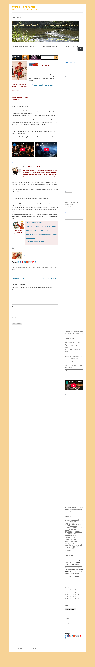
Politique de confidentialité (17, 648)
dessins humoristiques (73, 528)
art (65, 522)
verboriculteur (72, 548)
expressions (68, 532)
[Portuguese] (72, 60)
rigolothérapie (69, 545)
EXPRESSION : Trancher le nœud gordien (22, 278)
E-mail (13, 312)
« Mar (66, 600)
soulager (74, 547)
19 (70, 596)
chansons (69, 524)
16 (80, 594)
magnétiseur (69, 539)
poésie (67, 543)
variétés (67, 548)
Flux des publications (69, 620)
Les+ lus (80, 535)
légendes (72, 537)
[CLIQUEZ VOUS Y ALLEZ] (25, 256)
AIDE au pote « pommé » (17, 17)
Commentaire (15, 289)
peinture (74, 541)
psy (71, 543)
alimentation (67, 520)
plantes (79, 541)
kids (72, 535)
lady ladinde (77, 535)
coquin (72, 526)
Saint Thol (28, 267)
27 (73, 598)
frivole (69, 533)
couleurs (75, 526)
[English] (69, 60)
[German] (74, 60)
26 (70, 598)
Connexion (67, 618)
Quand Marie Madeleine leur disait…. (35, 241)
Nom (13, 306)
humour (68, 535)
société (67, 547)
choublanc (14, 269)
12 (70, 594)
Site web (14, 317)
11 (67, 594)
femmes (40, 267)
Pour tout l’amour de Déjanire (71, 363)
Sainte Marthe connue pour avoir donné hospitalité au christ (41, 234)
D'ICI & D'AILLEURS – (69, 575)
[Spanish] (66, 60)
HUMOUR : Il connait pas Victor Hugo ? (73, 358)
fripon (66, 533)
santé (80, 545)
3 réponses (14, 51)
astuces (68, 522)
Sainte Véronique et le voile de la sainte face (37, 230)
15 (78, 594)
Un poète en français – (69, 562)
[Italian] (71, 60)
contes (67, 526)
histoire (74, 533)
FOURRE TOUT (67, 14)
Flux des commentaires (70, 621)
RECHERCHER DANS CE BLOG (72, 46)
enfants (72, 529)
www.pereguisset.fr (69, 204)
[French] (68, 60)
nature (67, 541)
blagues (73, 522)
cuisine (80, 526)
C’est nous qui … (23, 14)
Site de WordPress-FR (69, 623)
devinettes (67, 530)
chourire (76, 524)
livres (66, 537)
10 (65, 594)
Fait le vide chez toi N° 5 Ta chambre (49, 278)
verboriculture (77, 548)
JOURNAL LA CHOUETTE (23, 7)
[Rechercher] (80, 49)
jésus (43, 267)
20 (73, 596)
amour (73, 520)
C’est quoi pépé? (35, 14)
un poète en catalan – (69, 558)
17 (65, 596)
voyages (68, 550)
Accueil (14, 14)
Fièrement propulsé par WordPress (31, 648)
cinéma (80, 524)
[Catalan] (65, 60)
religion (46, 267)
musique (77, 539)
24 (65, 598)
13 (73, 594)
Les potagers (45, 14)
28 (75, 598)
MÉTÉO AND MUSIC (56, 14)
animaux (79, 520)
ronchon (75, 545)
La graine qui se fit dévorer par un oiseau (73, 356)
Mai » (80, 600)
